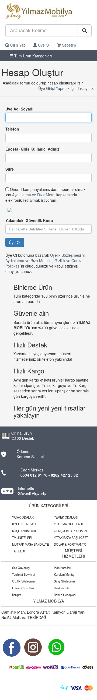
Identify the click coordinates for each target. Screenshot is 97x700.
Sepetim (68, 45)
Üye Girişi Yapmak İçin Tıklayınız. (66, 88)
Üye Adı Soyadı (19, 109)
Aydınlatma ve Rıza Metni (33, 194)
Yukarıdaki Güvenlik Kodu (29, 220)
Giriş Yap (17, 45)
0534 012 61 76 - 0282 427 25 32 (49, 475)
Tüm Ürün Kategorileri (32, 55)
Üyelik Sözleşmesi (65, 255)
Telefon (12, 129)
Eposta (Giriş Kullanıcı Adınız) (33, 149)
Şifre (9, 169)
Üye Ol (43, 45)
